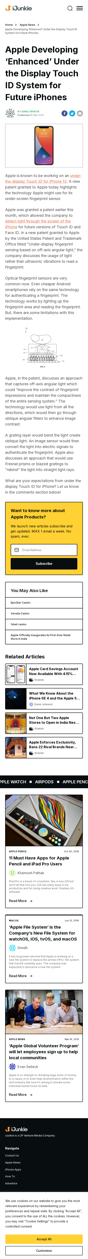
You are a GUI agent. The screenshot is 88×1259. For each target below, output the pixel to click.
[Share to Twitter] (72, 113)
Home (9, 24)
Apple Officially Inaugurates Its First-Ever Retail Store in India (40, 637)
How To (10, 1176)
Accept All (44, 1239)
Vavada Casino (20, 613)
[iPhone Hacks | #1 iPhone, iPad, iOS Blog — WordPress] (18, 8)
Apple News (27, 24)
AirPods (40, 781)
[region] (44, 1225)
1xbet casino (18, 624)
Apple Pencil (73, 781)
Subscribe (44, 563)
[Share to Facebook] (64, 113)
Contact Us (12, 1155)
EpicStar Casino (21, 602)
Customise (44, 1250)
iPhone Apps (13, 1169)
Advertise (11, 1183)
